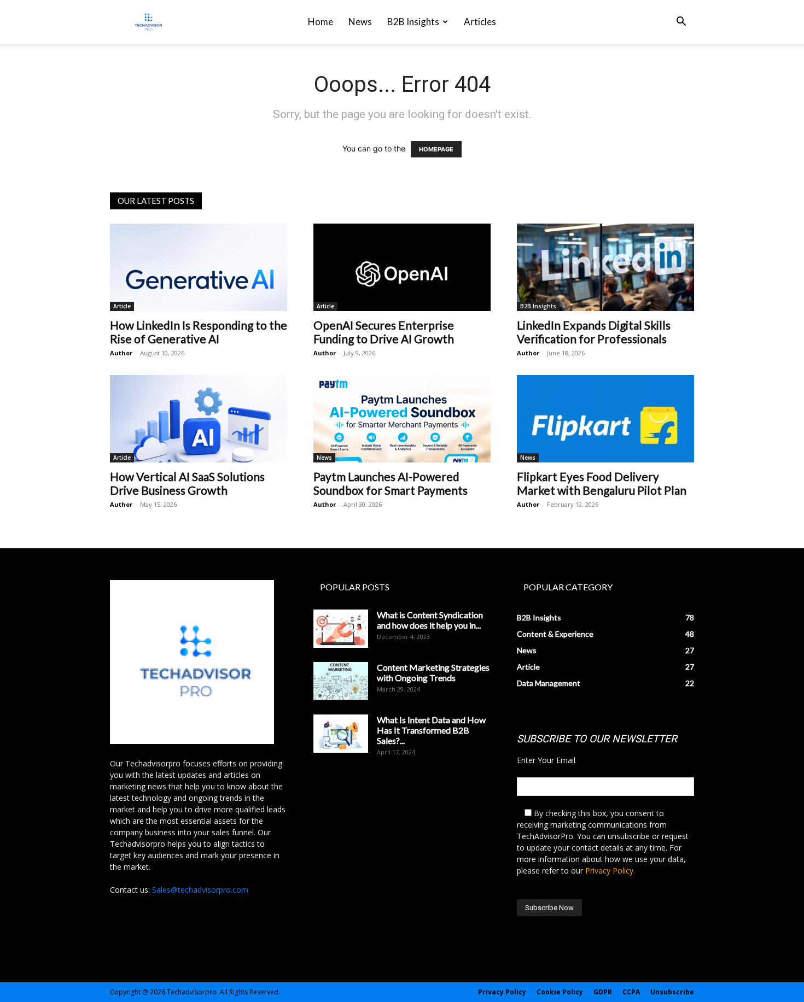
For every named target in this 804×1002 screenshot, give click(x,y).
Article (122, 306)
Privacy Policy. (610, 870)
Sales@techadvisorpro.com (200, 889)
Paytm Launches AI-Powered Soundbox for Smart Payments (390, 483)
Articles (480, 21)
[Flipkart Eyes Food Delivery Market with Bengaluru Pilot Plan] (605, 418)
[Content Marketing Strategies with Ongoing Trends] (340, 681)
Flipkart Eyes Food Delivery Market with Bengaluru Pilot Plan (601, 483)
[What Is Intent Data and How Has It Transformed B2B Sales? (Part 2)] (340, 733)
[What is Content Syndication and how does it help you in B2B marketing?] (340, 629)
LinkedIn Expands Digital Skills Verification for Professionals (594, 331)
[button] (681, 22)
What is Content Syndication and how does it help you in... (430, 620)
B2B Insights (413, 21)
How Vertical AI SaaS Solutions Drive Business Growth (187, 483)
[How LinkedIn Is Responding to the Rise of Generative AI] (198, 267)
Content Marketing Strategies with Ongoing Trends (433, 672)
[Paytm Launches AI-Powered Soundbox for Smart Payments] (402, 418)
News (360, 21)
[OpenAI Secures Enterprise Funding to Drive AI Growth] (402, 267)
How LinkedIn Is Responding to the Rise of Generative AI (198, 331)
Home (320, 21)
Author (121, 353)
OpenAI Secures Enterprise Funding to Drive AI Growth (383, 331)
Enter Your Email (546, 760)
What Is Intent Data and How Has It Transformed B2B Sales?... (431, 730)
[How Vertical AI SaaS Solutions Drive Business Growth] (198, 418)
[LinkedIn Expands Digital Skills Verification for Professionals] (605, 267)
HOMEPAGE (436, 149)
